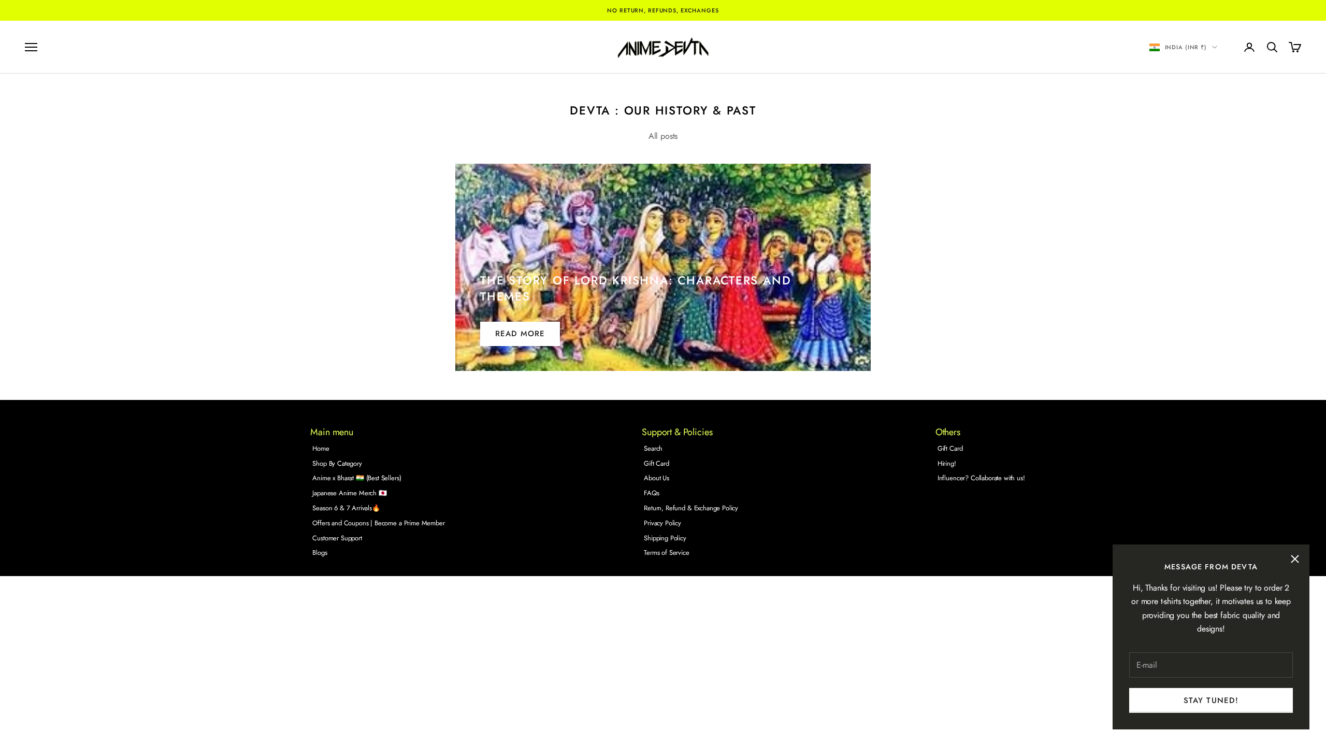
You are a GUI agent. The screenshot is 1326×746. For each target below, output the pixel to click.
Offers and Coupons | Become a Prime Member (378, 523)
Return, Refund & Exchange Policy (691, 508)
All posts (663, 136)
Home (320, 448)
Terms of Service (666, 552)
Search (653, 448)
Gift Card (656, 463)
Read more (520, 333)
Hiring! (947, 463)
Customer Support (337, 538)
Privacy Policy (662, 523)
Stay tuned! (1211, 700)
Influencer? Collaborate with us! (981, 478)
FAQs (651, 493)
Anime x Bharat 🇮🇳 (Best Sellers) (356, 478)
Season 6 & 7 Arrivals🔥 (346, 508)
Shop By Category (337, 463)
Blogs (319, 552)
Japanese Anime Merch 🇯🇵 (349, 493)
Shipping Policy (665, 538)
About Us (656, 478)
